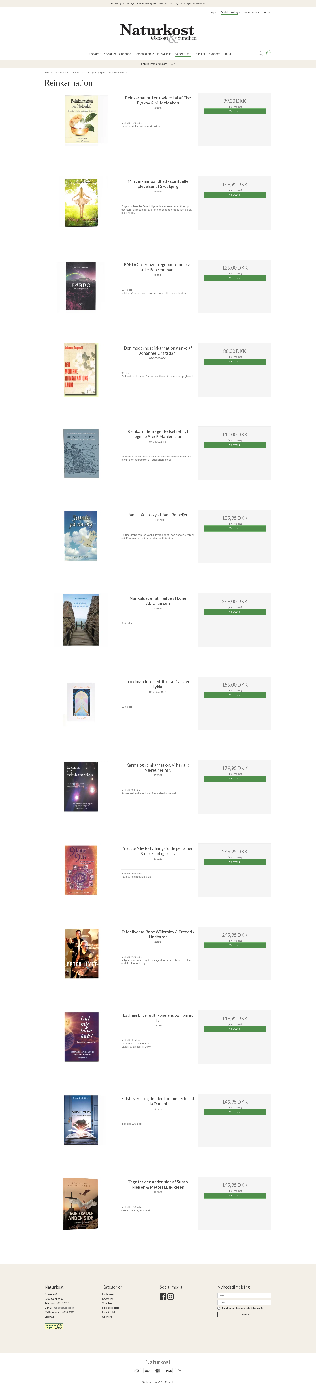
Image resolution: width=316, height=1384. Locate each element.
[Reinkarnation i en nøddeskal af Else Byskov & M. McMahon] (81, 129)
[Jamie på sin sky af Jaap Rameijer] (81, 546)
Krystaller (107, 1298)
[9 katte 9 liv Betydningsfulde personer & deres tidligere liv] (81, 880)
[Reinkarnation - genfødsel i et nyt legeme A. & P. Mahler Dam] (81, 462)
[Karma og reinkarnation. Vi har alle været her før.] (81, 796)
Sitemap (49, 1316)
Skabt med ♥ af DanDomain (158, 1382)
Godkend (244, 1315)
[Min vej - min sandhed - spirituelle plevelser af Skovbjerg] (81, 212)
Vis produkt (234, 111)
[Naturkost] (158, 33)
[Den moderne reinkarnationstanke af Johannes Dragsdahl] (81, 379)
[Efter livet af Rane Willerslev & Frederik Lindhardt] (81, 963)
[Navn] (244, 1295)
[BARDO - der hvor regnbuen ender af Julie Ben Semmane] (81, 296)
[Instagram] (170, 1298)
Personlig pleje (110, 1307)
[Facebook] (163, 1298)
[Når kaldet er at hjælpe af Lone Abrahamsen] (81, 629)
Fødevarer (108, 1294)
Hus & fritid (108, 1312)
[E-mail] (244, 1302)
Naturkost (158, 1361)
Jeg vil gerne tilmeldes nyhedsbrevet (242, 1308)
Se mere (107, 1316)
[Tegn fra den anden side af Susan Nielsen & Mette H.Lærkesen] (81, 1213)
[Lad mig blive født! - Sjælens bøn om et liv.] (81, 1046)
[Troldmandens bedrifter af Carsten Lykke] (81, 713)
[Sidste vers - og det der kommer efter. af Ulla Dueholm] (81, 1130)
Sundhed (107, 1303)
